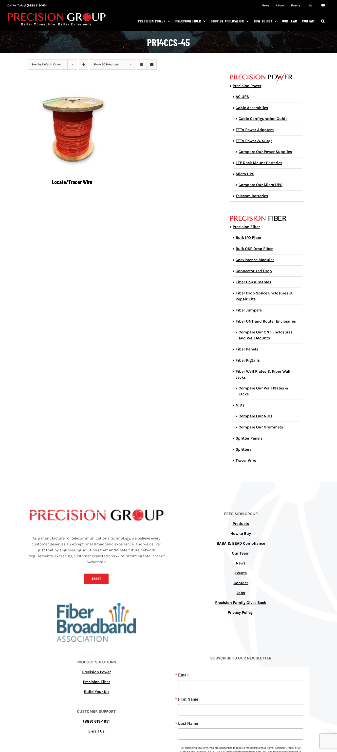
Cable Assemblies (252, 107)
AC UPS (242, 96)
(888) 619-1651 (37, 5)
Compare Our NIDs (255, 416)
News (240, 563)
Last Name (188, 723)
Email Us (96, 731)
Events (241, 573)
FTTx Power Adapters (255, 129)
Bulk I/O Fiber (248, 237)
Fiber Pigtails (248, 360)
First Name (188, 699)
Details (75, 129)
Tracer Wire (246, 460)
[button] (323, 21)
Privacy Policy (241, 612)
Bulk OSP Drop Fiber (254, 248)
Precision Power (247, 85)
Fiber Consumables (253, 282)
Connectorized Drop (254, 271)
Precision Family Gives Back (240, 602)
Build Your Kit (96, 691)
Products (241, 523)
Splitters (243, 449)
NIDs (240, 405)
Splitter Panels (249, 438)
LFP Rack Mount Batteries (259, 162)
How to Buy (240, 533)
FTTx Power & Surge (254, 140)
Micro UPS (245, 174)
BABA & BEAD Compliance (241, 543)
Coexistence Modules (255, 259)
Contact (241, 582)
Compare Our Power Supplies (265, 151)
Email (183, 675)
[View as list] (151, 64)
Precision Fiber (246, 226)
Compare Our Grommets (261, 427)
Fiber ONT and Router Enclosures (266, 321)
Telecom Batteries (252, 195)
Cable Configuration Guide (263, 118)
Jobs (241, 592)
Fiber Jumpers (249, 310)
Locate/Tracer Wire (72, 181)
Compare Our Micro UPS (260, 184)
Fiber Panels (247, 349)
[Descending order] (83, 64)
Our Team (240, 553)
